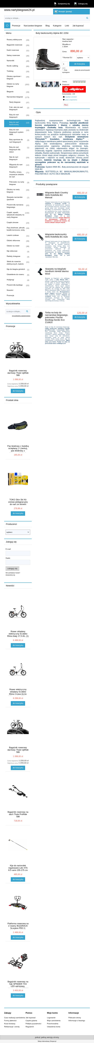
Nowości (10, 290)
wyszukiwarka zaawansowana (21, 316)
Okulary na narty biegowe (13, 190)
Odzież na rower (13, 246)
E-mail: (8, 549)
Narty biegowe (14, 102)
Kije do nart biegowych (13, 158)
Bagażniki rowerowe (14, 45)
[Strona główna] (7, 25)
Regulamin (30, 1027)
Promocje (10, 295)
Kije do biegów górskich (16, 269)
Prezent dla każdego (15, 285)
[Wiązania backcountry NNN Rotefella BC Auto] (40, 237)
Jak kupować (31, 1018)
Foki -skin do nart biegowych (16, 108)
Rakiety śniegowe (13, 256)
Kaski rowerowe (13, 50)
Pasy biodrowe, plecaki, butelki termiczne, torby (16, 229)
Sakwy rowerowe (13, 55)
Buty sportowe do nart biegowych (16, 141)
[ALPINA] (74, 89)
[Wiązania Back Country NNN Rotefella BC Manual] (40, 194)
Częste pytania (31, 1021)
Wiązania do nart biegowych (15, 166)
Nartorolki (10, 61)
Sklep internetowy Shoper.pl (47, 1041)
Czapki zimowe (12, 222)
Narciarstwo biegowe (15, 97)
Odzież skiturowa (13, 240)
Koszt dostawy (9, 1024)
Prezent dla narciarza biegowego (15, 206)
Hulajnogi (10, 280)
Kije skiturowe (12, 251)
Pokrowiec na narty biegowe (16, 183)
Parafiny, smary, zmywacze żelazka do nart (16, 174)
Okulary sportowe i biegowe (14, 77)
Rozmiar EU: (67, 57)
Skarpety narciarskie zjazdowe (15, 198)
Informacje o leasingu (76, 1021)
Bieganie (10, 92)
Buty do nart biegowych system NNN (16, 132)
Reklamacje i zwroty (12, 1027)
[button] (60, 84)
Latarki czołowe (13, 235)
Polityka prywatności (33, 1024)
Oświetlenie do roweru (15, 274)
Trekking (10, 71)
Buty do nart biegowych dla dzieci (14, 149)
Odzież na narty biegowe (13, 85)
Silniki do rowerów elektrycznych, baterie (15, 262)
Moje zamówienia (53, 1021)
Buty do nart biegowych (14, 116)
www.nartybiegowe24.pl (19, 9)
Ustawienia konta (53, 1027)
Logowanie (51, 1018)
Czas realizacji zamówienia (14, 1018)
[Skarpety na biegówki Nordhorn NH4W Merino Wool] (40, 271)
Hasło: (8, 558)
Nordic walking (12, 66)
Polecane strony (74, 1018)
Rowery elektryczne (14, 40)
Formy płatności (10, 1021)
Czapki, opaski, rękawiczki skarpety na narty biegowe (15, 214)
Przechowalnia (52, 1024)
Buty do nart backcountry (14, 123)
